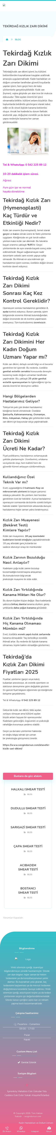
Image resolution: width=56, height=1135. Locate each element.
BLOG (29, 794)
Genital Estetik (28, 1062)
